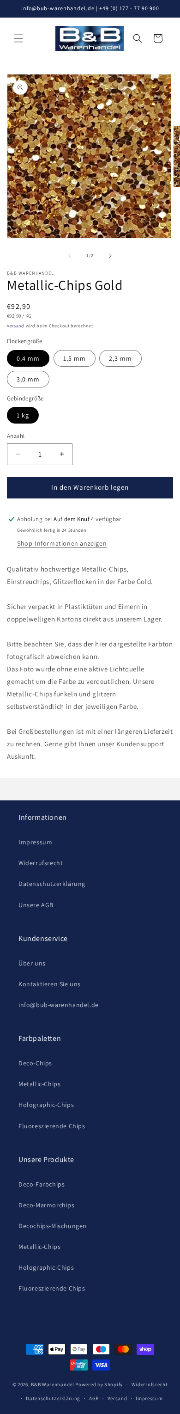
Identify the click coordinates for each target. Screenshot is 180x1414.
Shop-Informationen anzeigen (62, 543)
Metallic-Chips (39, 1084)
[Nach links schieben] (70, 256)
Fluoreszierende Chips (51, 1126)
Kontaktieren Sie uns (49, 984)
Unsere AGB (36, 905)
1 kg (23, 415)
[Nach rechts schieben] (110, 256)
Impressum (35, 842)
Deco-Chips (35, 1063)
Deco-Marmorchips (46, 1205)
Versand (15, 326)
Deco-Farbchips (41, 1184)
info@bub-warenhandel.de (58, 1005)
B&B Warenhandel (52, 1384)
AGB (94, 1398)
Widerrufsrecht (40, 863)
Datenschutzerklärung (51, 883)
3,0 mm (28, 379)
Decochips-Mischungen (52, 1226)
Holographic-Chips (46, 1104)
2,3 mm (120, 358)
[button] (18, 38)
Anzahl (15, 436)
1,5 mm (74, 358)
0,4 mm (28, 358)
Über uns (32, 963)
